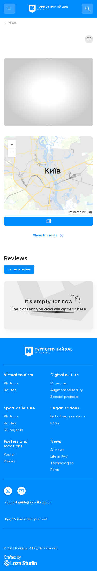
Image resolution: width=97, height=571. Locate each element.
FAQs (54, 423)
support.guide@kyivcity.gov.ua (28, 502)
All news (57, 449)
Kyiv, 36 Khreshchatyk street (26, 519)
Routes (10, 390)
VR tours (11, 383)
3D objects (13, 430)
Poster (9, 454)
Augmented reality (66, 390)
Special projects (64, 396)
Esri (89, 212)
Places (9, 461)
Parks (54, 470)
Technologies (62, 463)
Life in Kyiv (59, 456)
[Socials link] (8, 491)
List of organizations (67, 416)
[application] (48, 175)
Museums (58, 383)
